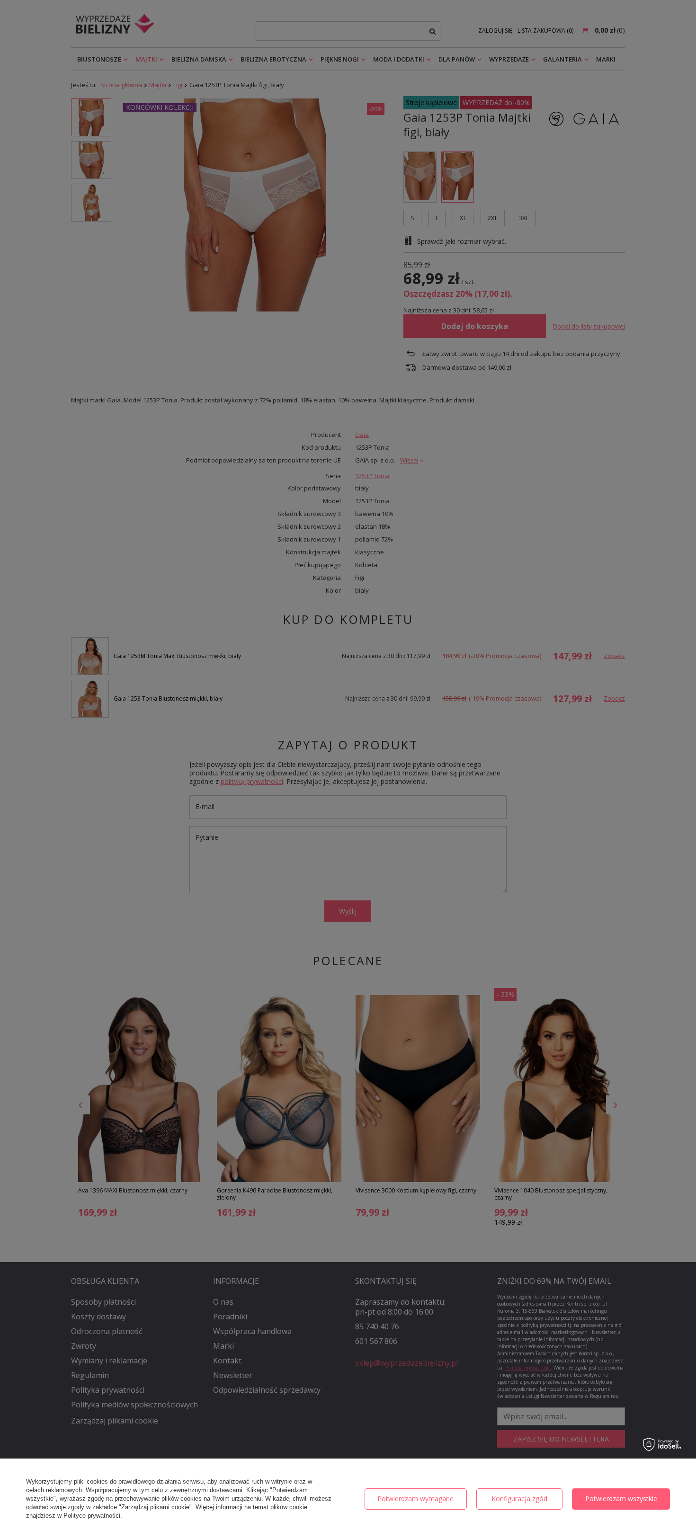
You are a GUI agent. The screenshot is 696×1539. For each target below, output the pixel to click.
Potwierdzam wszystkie (621, 1498)
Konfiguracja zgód (519, 1498)
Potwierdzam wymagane (415, 1498)
